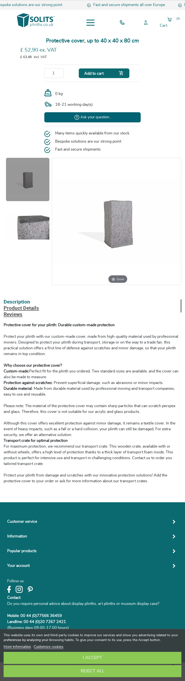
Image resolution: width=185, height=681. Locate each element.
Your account (18, 566)
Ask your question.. (95, 117)
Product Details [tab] (21, 308)
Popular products (22, 551)
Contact (13, 598)
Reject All (93, 671)
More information (17, 647)
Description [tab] (17, 302)
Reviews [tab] (13, 314)
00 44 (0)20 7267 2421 (45, 622)
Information (17, 536)
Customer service (22, 521)
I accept (92, 658)
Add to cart (104, 73)
